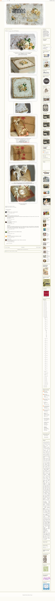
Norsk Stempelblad (46, 501)
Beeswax (47, 451)
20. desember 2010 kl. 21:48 (10, 233)
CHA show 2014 (47, 456)
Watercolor (45, 537)
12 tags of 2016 (48, 443)
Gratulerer (44, 474)
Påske (45, 509)
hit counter (44, 547)
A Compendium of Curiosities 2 (46, 446)
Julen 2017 (46, 488)
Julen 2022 (48, 490)
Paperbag (44, 503)
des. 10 (46, 351)
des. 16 (46, 342)
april (45, 380)
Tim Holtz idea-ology (46, 525)
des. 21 (46, 326)
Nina (7, 214)
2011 (44, 315)
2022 (45, 302)
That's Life (45, 391)
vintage (44, 534)
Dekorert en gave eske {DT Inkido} (46, 333)
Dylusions (46, 470)
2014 (45, 311)
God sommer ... (46, 399)
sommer (49, 517)
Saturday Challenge (45, 427)
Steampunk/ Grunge (47, 518)
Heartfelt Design (45, 477)
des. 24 (46, 324)
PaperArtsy (45, 394)
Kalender (46, 491)
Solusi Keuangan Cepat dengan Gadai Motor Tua (46, 429)
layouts (46, 493)
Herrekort (44, 478)
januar (46, 384)
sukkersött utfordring (46, 521)
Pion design (47, 507)
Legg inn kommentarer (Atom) (24, 249)
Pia (7, 230)
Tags (46, 522)
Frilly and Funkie (46, 418)
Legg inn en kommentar (9, 243)
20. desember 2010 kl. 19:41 (10, 223)
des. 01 (46, 368)
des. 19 (46, 338)
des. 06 (46, 359)
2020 (45, 304)
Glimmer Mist (45, 473)
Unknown (8, 235)
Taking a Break (46, 410)
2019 (45, 305)
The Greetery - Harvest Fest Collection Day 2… (46, 424)
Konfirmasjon (45, 492)
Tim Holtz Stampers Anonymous (46, 529)
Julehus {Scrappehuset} (48, 239)
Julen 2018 (44, 489)
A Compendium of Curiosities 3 (46, 448)
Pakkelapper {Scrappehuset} (48, 260)
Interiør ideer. (47, 480)
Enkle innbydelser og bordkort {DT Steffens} (48, 256)
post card (18, 53)
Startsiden (22, 247)
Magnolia (48, 495)
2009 (45, 385)
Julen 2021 (44, 490)
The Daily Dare (46, 437)
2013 (45, 312)
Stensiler (44, 520)
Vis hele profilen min (46, 153)
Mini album (46, 499)
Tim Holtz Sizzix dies (46, 527)
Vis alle (49, 431)
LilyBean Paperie (46, 422)
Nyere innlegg (7, 247)
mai (45, 379)
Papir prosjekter (46, 504)
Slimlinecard (44, 517)
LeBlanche (44, 494)
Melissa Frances (46, 498)
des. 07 (46, 357)
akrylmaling (46, 448)
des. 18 (46, 340)
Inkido (49, 479)
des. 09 (46, 353)
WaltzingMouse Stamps (46, 536)
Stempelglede (46, 519)
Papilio (48, 503)
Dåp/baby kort (45, 471)
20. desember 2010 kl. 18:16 (10, 219)
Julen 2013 (48, 486)
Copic (44, 457)
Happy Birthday (48, 224)
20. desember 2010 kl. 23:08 (10, 237)
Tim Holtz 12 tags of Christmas (46, 524)
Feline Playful (46, 435)
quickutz (49, 509)
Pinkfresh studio (48, 506)
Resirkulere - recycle (48, 220)
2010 (45, 316)
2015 (45, 310)
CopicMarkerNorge (45, 458)
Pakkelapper (45, 502)
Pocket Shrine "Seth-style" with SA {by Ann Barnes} (47, 396)
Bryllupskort (48, 454)
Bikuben (44, 452)
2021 (45, 303)
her (34, 216)
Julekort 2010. (45, 484)
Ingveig (8, 225)
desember (46, 317)
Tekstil (44, 523)
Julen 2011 (44, 485)
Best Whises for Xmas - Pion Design (48, 252)
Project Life (48, 508)
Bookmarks (45, 453)
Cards (49, 455)
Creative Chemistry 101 (46, 459)
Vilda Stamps (46, 533)
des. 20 (46, 328)
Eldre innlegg (38, 247)
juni (45, 378)
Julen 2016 (48, 487)
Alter (43, 449)
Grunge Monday (45, 475)
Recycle (45, 510)
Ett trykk (48, 472)
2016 (45, 309)
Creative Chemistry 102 (46, 460)
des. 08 (46, 355)
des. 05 (46, 361)
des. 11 (46, 349)
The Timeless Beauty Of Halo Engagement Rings (46, 415)
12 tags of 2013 (46, 442)
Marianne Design (46, 497)
